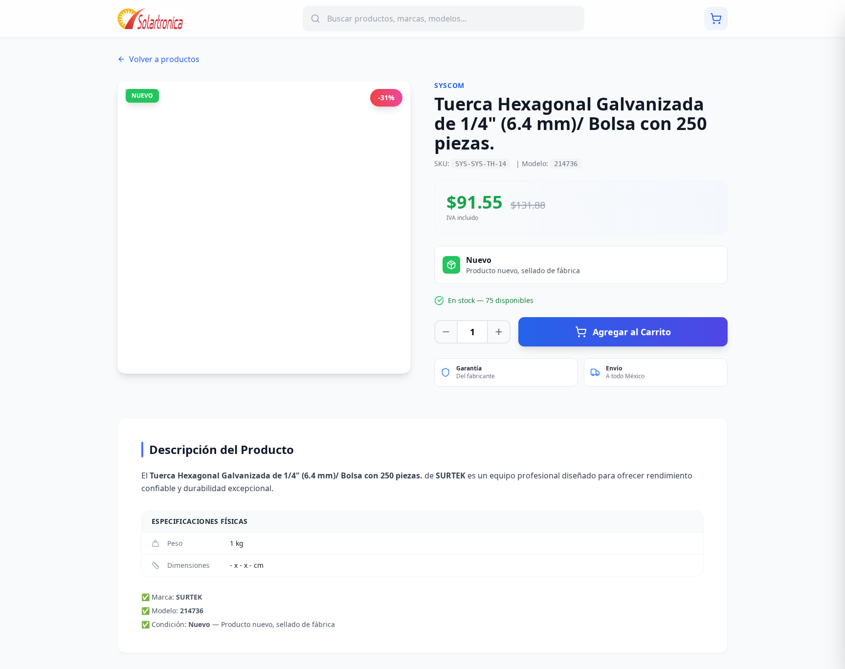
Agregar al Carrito (632, 332)
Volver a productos (164, 59)
